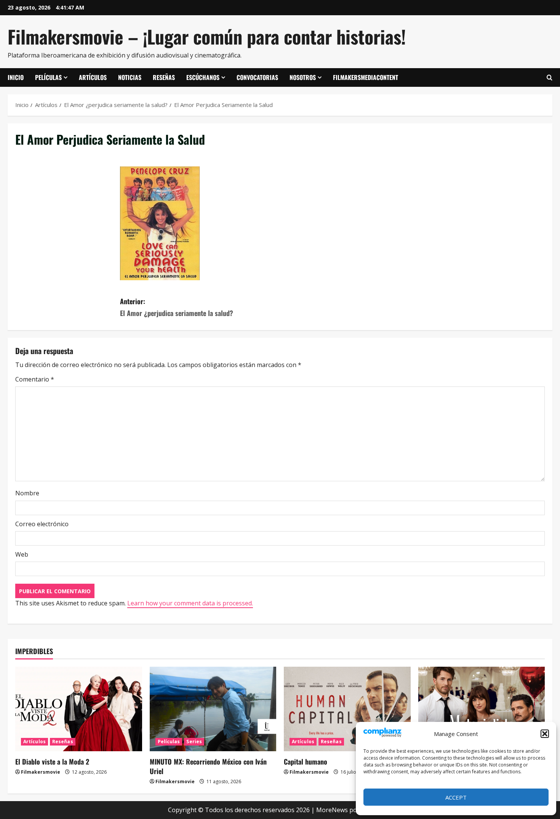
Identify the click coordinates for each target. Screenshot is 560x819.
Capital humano (305, 761)
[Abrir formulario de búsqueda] (549, 77)
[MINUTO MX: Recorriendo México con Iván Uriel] (213, 709)
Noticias (129, 77)
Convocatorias (257, 77)
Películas (48, 77)
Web (21, 554)
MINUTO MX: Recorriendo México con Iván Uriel (208, 766)
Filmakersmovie (40, 772)
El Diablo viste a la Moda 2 (52, 761)
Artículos (93, 77)
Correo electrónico (42, 524)
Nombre (27, 493)
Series (194, 741)
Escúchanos (202, 77)
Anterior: (176, 307)
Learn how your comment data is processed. (190, 603)
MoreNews (332, 810)
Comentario (34, 379)
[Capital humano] (347, 709)
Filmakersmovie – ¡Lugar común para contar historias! (207, 36)
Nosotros (303, 77)
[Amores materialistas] (481, 709)
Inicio (16, 77)
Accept (456, 797)
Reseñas (164, 77)
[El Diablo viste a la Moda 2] (78, 709)
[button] (545, 734)
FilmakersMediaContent (365, 77)
